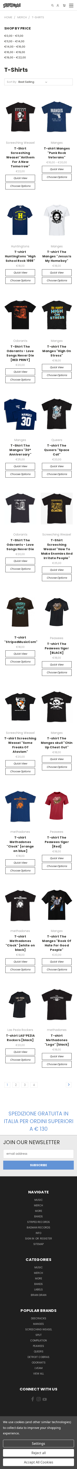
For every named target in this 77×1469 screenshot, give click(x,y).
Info (38, 1233)
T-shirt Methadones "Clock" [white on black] (20, 943)
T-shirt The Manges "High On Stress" (56, 351)
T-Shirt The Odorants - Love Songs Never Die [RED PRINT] (20, 353)
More (38, 1211)
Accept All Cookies (38, 1462)
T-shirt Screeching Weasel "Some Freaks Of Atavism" (20, 745)
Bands (38, 1216)
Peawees (38, 1346)
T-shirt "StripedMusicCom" (20, 639)
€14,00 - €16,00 (14, 47)
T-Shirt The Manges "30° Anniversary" (20, 450)
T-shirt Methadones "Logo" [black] (57, 1040)
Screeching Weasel (38, 1329)
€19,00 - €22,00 (15, 57)
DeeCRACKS (38, 1318)
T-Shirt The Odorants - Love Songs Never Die (20, 544)
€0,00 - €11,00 (13, 36)
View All (38, 1373)
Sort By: (12, 82)
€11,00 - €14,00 (14, 41)
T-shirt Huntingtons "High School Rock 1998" (20, 256)
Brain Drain (38, 1295)
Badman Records (38, 1227)
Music (38, 1200)
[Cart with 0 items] (64, 5)
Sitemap (38, 1244)
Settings (38, 1443)
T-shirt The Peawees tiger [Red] (57, 842)
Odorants (39, 1362)
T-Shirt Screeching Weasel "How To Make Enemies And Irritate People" (57, 549)
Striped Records (38, 1222)
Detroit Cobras (38, 1357)
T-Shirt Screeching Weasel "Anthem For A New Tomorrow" (20, 157)
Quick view (20, 178)
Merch (38, 1205)
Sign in (30, 1238)
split (39, 1335)
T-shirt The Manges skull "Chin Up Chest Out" (57, 742)
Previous (6, 1464)
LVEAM (39, 1368)
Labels (38, 1289)
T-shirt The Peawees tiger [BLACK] (57, 648)
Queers (38, 1351)
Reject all (38, 1453)
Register (46, 1238)
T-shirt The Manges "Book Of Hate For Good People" (56, 943)
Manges (38, 1324)
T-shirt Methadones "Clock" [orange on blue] (20, 844)
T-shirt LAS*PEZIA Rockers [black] (20, 1037)
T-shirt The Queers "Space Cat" (56, 450)
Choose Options (20, 186)
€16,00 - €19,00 (14, 52)
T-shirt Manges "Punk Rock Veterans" (57, 152)
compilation (38, 1340)
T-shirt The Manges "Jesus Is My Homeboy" (56, 256)
